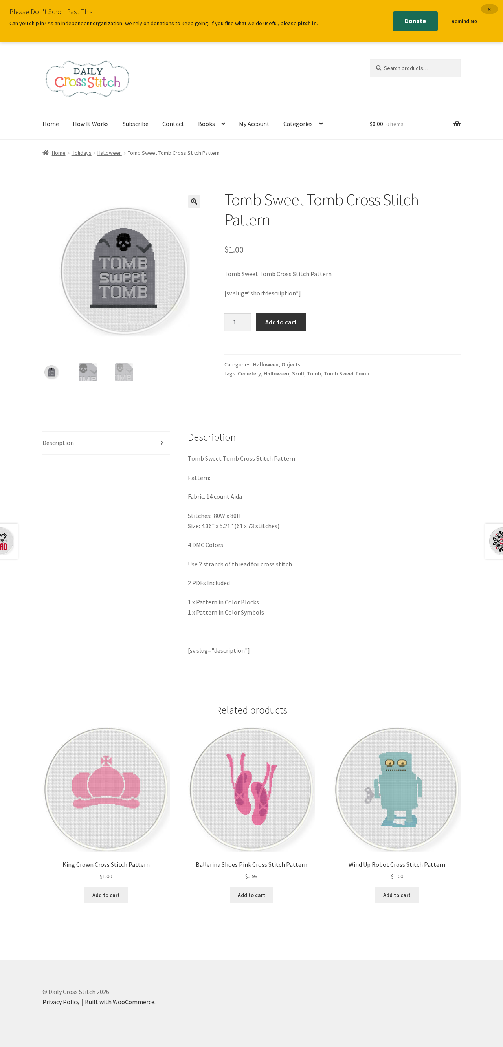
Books (206, 124)
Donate (415, 21)
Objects (291, 364)
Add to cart (281, 322)
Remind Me (464, 21)
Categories (298, 124)
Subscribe (136, 124)
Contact (173, 124)
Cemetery (249, 373)
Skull (298, 373)
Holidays (82, 152)
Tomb (314, 373)
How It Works (91, 124)
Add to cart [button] (106, 895)
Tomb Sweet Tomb (346, 373)
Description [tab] (58, 443)
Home (50, 124)
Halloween (109, 152)
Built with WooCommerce (119, 1002)
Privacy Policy (60, 1002)
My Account (254, 124)
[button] (194, 201)
